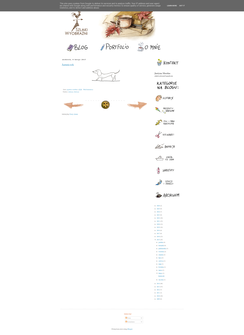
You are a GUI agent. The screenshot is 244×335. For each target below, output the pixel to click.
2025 (158, 209)
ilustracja (76, 92)
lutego (160, 273)
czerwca (161, 261)
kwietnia (161, 267)
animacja (70, 92)
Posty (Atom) (74, 114)
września (161, 251)
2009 (158, 299)
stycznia (161, 280)
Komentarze (131, 322)
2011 (158, 293)
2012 (158, 290)
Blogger (130, 329)
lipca (160, 258)
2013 (158, 287)
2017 (158, 233)
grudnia (160, 242)
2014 (158, 283)
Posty (129, 318)
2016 (158, 236)
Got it (182, 6)
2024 (158, 212)
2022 (158, 218)
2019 (158, 227)
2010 (158, 296)
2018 (158, 230)
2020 (158, 224)
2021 (158, 221)
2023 (158, 215)
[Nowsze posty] (74, 110)
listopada (161, 245)
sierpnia (161, 255)
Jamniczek (68, 64)
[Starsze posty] (137, 110)
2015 (158, 240)
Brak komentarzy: (88, 89)
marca (160, 270)
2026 (158, 206)
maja (160, 264)
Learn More (172, 6)
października (162, 248)
